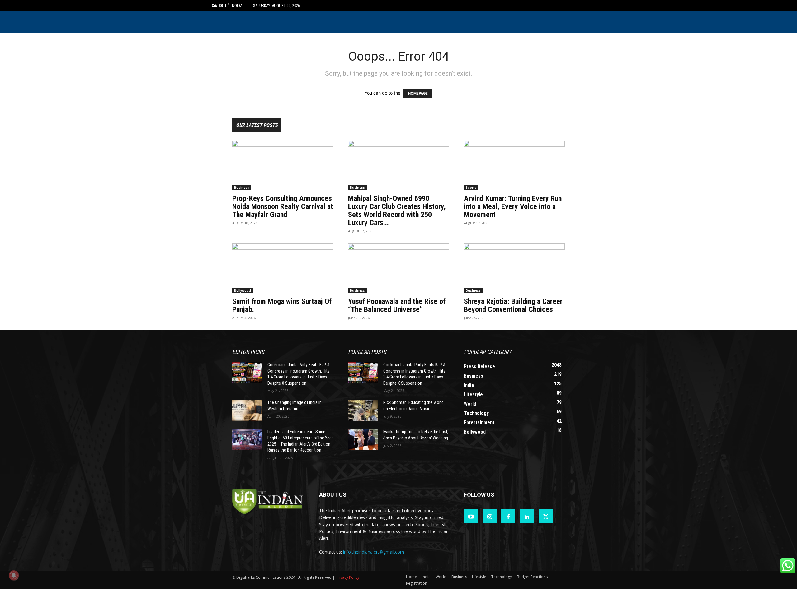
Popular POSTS (367, 352)
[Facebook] (508, 516)
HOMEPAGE (418, 93)
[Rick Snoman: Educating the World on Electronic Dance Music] (363, 410)
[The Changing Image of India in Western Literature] (247, 410)
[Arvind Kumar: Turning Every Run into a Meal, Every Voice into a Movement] (514, 165)
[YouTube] (471, 516)
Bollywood (242, 290)
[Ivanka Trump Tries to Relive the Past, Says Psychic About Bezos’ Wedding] (363, 439)
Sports (471, 187)
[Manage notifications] (14, 575)
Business (241, 187)
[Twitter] (546, 516)
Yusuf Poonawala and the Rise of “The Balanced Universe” (397, 305)
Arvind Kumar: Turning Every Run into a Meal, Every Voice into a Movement (513, 206)
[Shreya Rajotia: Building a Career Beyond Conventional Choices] (514, 268)
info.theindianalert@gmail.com (373, 552)
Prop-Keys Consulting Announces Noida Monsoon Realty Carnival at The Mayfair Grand (282, 206)
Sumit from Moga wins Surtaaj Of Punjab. (282, 305)
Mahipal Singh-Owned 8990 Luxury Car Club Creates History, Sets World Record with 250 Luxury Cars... (397, 210)
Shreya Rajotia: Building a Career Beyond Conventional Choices (513, 305)
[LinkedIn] (527, 516)
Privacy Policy (347, 577)
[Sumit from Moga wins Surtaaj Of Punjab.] (282, 268)
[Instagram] (490, 516)
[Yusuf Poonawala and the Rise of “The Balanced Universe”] (398, 268)
